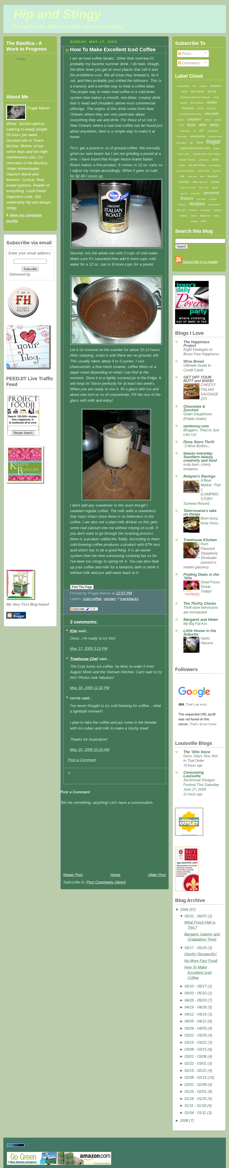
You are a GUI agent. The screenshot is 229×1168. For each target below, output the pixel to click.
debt (202, 125)
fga (191, 142)
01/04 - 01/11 (195, 1113)
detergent (185, 131)
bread (200, 108)
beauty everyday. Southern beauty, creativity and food (200, 457)
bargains (215, 85)
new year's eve (187, 187)
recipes (110, 599)
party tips (195, 193)
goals (215, 159)
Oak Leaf (203, 187)
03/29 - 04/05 (195, 1028)
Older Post (157, 875)
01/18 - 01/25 (195, 1099)
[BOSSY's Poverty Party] (192, 323)
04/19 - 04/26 (195, 1007)
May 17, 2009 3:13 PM (89, 648)
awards (203, 86)
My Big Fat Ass (195, 624)
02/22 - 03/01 (195, 1063)
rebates (182, 204)
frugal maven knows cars (195, 148)
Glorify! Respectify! (200, 954)
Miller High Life (200, 182)
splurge (217, 210)
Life (182, 176)
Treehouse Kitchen (200, 540)
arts (194, 86)
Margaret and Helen (200, 619)
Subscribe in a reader (200, 262)
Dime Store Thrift (198, 442)
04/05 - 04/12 (195, 1021)
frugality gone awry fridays (206, 154)
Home (115, 875)
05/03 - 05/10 (195, 993)
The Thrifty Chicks (199, 603)
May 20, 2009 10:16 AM (89, 750)
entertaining (198, 136)
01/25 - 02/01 (195, 1091)
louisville (183, 181)
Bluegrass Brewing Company (195, 97)
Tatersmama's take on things (199, 512)
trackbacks (129, 599)
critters (207, 119)
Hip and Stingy (57, 14)
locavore (213, 176)
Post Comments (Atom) (106, 882)
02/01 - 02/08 (195, 1085)
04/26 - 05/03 (195, 1000)
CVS (181, 125)
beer (184, 91)
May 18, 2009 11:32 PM (89, 688)
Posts (186, 54)
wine (204, 221)
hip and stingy (197, 165)
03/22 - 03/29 (195, 1035)
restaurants (214, 204)
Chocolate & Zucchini (194, 408)
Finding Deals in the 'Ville (201, 576)
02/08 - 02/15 (195, 1077)
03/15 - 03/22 (195, 1042)
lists (202, 176)
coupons (194, 119)
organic (184, 193)
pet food (201, 199)
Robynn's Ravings (199, 476)
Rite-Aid (181, 210)
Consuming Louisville (193, 774)
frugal (213, 141)
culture (217, 119)
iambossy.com (196, 426)
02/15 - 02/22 (195, 1070)
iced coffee (92, 599)
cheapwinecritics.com (190, 114)
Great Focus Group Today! (210, 586)
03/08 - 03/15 (195, 1049)
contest (180, 119)
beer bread (197, 91)
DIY (201, 130)
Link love (192, 176)
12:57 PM (124, 593)
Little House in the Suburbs (199, 632)
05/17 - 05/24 (195, 948)
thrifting (183, 215)
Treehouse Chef (84, 659)
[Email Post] (133, 593)
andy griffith (183, 86)
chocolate (211, 113)
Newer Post (73, 875)
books (212, 102)
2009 (184, 910)
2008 (184, 1120)
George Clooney (187, 159)
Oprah (215, 187)
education (182, 136)
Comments (190, 63)
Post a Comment (82, 760)
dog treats (212, 131)
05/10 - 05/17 (195, 986)
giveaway (204, 159)
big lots (212, 91)
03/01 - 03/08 (195, 1056)
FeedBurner (41, 274)
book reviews (197, 103)
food (200, 142)
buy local (211, 108)
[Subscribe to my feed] (178, 262)
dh (194, 131)
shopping (205, 210)
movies (215, 181)
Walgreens (205, 215)
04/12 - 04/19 (195, 1014)
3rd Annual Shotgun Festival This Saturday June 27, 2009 (201, 784)
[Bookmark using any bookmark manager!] (84, 611)
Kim (73, 631)
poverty (212, 199)
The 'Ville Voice (196, 752)
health (182, 165)
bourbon (188, 108)
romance (192, 210)
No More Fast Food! (201, 961)
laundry (217, 171)
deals (191, 125)
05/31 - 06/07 (195, 916)
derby (214, 125)
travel (193, 215)
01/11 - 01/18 (195, 1106)
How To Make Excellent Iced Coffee (113, 49)
